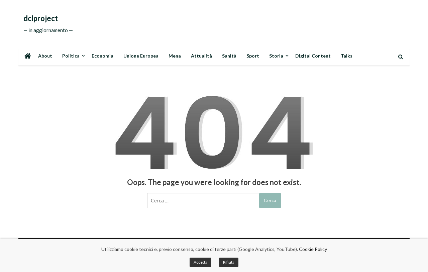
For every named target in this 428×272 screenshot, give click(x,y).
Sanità (229, 56)
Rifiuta (228, 262)
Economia (102, 56)
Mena (175, 56)
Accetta (200, 262)
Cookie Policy (313, 249)
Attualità (201, 56)
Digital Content (313, 56)
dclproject (40, 18)
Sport (252, 56)
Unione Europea (140, 56)
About (45, 56)
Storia (276, 56)
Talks (346, 56)
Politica (71, 56)
